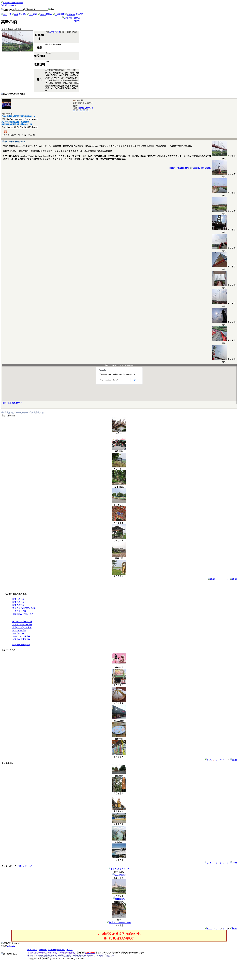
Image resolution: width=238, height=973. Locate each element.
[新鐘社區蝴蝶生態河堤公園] (119, 538)
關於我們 (61, 950)
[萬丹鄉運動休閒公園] (119, 574)
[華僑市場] (119, 449)
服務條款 (43, 950)
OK (135, 380)
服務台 (49, 14)
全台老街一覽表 (19, 630)
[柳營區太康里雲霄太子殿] (119, 923)
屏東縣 (52, 32)
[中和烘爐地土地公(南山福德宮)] (119, 809)
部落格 (70, 950)
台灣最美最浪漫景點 (21, 639)
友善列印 (208, 168)
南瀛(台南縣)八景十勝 (21, 628)
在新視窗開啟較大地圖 (12, 403)
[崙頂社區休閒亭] (119, 467)
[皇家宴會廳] (119, 719)
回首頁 (172, 168)
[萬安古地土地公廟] (119, 520)
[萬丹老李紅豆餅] (119, 683)
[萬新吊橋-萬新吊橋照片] (219, 156)
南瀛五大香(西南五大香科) (23, 608)
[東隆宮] (119, 431)
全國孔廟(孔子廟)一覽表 (22, 614)
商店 (35, 14)
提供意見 (52, 950)
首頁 (9, 14)
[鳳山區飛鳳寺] (119, 875)
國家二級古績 (18, 602)
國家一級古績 (18, 599)
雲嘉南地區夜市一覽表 (22, 625)
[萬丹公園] (119, 556)
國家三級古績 (18, 605)
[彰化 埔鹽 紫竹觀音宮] (119, 869)
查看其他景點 (183, 168)
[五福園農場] (119, 665)
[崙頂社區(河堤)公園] (119, 485)
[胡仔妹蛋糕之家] (119, 701)
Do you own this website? (109, 380)
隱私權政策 (32, 950)
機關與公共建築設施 (85, 108)
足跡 (25, 866)
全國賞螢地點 (18, 633)
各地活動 (61, 14)
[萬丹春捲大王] (119, 754)
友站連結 (11, 946)
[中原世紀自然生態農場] (119, 502)
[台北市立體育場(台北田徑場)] (119, 858)
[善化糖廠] (119, 773)
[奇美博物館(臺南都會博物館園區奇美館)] (119, 893)
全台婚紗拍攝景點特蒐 (22, 622)
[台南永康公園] (119, 791)
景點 (19, 866)
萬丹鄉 (57, 32)
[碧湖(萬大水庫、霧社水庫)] (119, 840)
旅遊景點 (22, 14)
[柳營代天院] (119, 899)
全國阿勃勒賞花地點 (21, 636)
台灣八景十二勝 (19, 611)
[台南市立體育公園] (119, 822)
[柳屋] (119, 917)
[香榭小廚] (119, 737)
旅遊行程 (79, 14)
